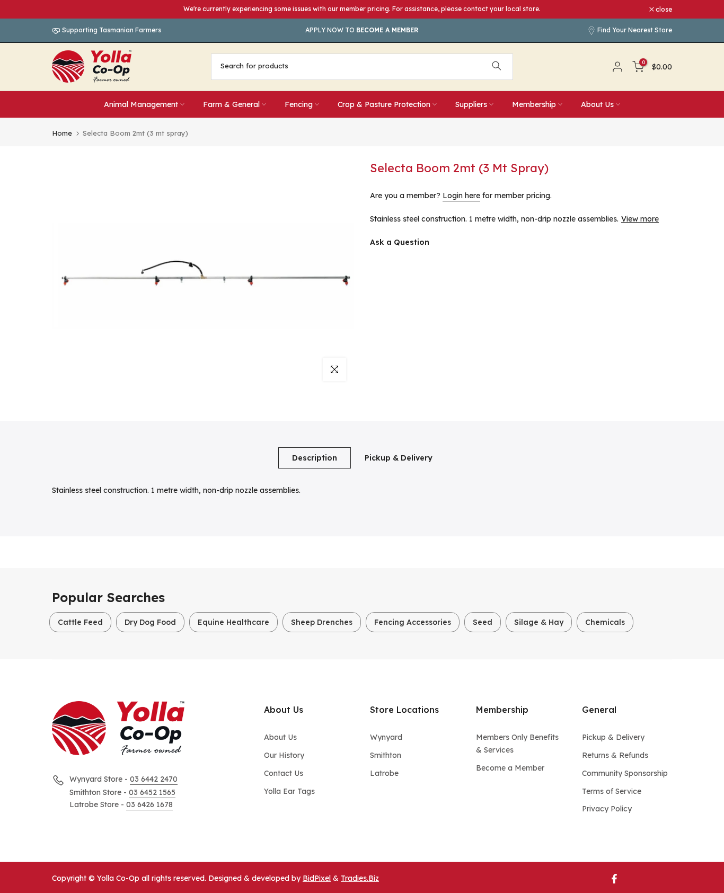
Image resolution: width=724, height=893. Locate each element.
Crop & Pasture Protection (384, 104)
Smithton (385, 755)
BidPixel (317, 878)
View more (640, 219)
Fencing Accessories (412, 622)
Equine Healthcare (233, 622)
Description (314, 457)
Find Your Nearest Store (634, 30)
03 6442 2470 (154, 779)
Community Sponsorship (625, 773)
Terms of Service (611, 791)
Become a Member (510, 768)
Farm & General (231, 104)
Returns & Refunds (615, 755)
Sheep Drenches (321, 622)
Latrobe (384, 773)
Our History (284, 755)
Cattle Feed (80, 622)
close (66, 9)
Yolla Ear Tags (289, 791)
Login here (461, 195)
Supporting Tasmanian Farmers (110, 30)
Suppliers (471, 104)
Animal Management (141, 104)
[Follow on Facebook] (614, 878)
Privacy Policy (607, 809)
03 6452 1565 (152, 792)
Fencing (299, 104)
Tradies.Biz (360, 878)
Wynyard (386, 737)
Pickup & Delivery (398, 457)
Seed (482, 622)
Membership (534, 104)
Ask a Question (399, 242)
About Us (597, 104)
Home (62, 133)
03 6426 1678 (149, 804)
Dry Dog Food (150, 622)
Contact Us (283, 773)
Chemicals (605, 622)
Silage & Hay (538, 622)
